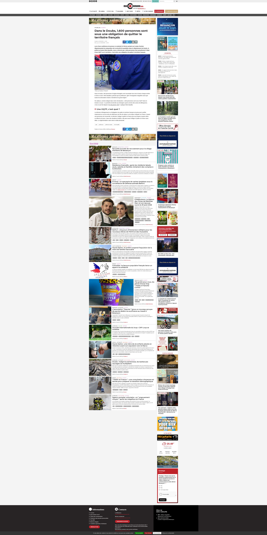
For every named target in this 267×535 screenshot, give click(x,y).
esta (114, 240)
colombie (114, 274)
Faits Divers (127, 360)
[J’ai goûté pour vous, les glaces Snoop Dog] (111, 285)
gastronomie (137, 218)
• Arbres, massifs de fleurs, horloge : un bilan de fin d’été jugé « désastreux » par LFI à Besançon (166, 62)
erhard (136, 299)
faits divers (120, 371)
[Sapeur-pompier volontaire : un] (100, 400)
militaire (121, 240)
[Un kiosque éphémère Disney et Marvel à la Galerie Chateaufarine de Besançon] (167, 196)
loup (133, 336)
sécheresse (126, 371)
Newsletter (94, 526)
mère (123, 257)
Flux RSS (92, 520)
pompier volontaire (127, 406)
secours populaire (121, 274)
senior (121, 389)
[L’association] (100, 312)
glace (143, 299)
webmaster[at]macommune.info (122, 530)
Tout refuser (148, 533)
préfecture (101, 124)
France (114, 263)
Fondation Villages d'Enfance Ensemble (124, 157)
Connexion (172, 234)
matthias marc (147, 220)
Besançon (114, 147)
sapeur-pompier (135, 406)
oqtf (96, 124)
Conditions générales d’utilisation (98, 523)
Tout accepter (139, 533)
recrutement (136, 157)
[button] (174, 1)
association (115, 336)
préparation (126, 240)
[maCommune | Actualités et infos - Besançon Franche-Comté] (133, 6)
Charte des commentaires (96, 516)
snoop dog (137, 301)
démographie (115, 389)
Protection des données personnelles (99, 518)
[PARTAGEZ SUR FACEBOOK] (124, 42)
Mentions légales (94, 521)
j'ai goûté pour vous (149, 299)
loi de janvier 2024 (114, 105)
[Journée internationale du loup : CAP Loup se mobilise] (100, 331)
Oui (161, 485)
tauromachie (140, 191)
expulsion (115, 257)
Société (103, 27)
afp (113, 354)
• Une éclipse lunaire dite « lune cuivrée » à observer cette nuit (167, 67)
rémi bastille (116, 124)
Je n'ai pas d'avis (164, 489)
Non (161, 487)
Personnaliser (157, 533)
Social (119, 163)
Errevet (114, 179)
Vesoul (114, 342)
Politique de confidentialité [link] (168, 533)
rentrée (131, 240)
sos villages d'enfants (144, 157)
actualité (120, 307)
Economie (143, 197)
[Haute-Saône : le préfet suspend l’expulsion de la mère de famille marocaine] (100, 251)
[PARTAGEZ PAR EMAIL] (133, 42)
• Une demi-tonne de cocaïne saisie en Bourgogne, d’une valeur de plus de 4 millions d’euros (167, 76)
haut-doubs (144, 218)
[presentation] (158, 361)
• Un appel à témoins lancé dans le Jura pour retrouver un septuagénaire (167, 71)
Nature (120, 325)
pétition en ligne (121, 189)
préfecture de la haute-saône (134, 257)
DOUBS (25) (97, 27)
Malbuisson (138, 197)
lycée (117, 240)
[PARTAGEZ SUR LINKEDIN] (130, 42)
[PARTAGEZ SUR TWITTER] (127, 42)
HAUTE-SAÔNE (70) (116, 246)
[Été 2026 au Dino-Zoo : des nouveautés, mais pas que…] (167, 245)
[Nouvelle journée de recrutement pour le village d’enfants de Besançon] (100, 152)
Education (121, 147)
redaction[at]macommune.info (122, 514)
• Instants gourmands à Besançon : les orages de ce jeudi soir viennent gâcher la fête (167, 57)
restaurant (137, 222)
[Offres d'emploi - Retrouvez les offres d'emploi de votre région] (167, 129)
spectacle (134, 191)
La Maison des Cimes (139, 220)
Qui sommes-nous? (95, 514)
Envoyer (162, 499)
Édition (135, 8)
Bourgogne (115, 228)
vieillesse (125, 389)
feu (113, 406)
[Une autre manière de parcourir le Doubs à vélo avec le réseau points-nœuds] (167, 322)
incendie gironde (119, 406)
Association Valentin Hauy (118, 191)
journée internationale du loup (124, 336)
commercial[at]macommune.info (122, 517)
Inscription (163, 234)
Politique (124, 246)
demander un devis (122, 521)
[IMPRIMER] (136, 42)
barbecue (115, 371)
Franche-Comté (139, 280)
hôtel (148, 218)
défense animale (127, 191)
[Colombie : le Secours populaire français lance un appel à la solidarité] (100, 269)
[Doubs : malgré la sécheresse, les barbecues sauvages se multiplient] (100, 365)
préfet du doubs (108, 124)
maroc (119, 257)
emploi (114, 157)
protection (137, 336)
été (140, 299)
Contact (92, 512)
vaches (145, 191)
